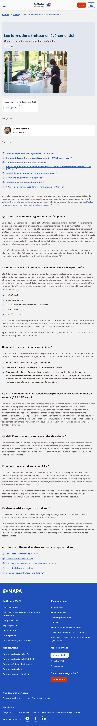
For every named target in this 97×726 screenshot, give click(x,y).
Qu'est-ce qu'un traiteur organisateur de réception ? (31, 153)
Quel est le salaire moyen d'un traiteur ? (25, 182)
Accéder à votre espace (39, 698)
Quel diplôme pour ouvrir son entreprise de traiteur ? (31, 173)
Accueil (5, 14)
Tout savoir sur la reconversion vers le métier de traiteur (32, 563)
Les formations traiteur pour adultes (22, 553)
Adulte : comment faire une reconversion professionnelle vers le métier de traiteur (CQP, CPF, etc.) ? (48, 167)
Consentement (57, 666)
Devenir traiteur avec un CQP (19, 558)
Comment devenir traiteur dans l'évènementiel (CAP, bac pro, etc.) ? (39, 158)
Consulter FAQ (57, 661)
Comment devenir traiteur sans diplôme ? (26, 162)
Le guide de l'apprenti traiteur (20, 568)
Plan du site (8, 707)
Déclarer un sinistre (12, 698)
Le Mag (16, 14)
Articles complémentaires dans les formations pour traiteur (35, 187)
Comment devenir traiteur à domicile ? (25, 177)
